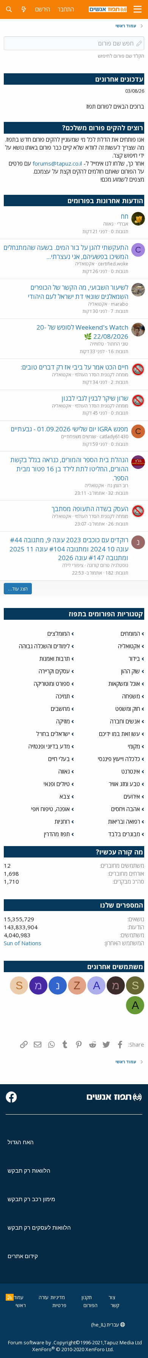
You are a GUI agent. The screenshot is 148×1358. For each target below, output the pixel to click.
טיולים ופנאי (57, 784)
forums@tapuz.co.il (57, 163)
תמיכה (63, 696)
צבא (65, 796)
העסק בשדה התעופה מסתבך (90, 508)
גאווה (108, 224)
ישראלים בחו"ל (53, 733)
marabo (119, 304)
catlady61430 (113, 436)
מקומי (134, 746)
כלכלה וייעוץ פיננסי (119, 759)
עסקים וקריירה (54, 671)
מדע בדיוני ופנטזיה (49, 746)
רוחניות (62, 821)
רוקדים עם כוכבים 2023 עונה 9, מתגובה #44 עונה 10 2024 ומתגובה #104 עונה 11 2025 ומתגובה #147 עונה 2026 (68, 548)
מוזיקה (63, 721)
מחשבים (60, 708)
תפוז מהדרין (57, 834)
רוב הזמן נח (117, 485)
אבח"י (122, 224)
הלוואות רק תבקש (29, 1170)
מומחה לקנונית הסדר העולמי (101, 374)
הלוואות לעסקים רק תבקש (39, 1227)
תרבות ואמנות (54, 658)
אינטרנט (130, 771)
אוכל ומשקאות (124, 683)
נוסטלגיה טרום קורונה (107, 565)
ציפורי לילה (72, 565)
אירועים (132, 796)
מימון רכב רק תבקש (31, 1199)
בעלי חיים (59, 759)
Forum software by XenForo (61, 1346)
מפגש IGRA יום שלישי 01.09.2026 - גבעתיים (69, 429)
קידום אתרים (23, 1256)
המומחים (130, 633)
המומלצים (58, 633)
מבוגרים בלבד (124, 834)
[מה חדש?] (23, 9)
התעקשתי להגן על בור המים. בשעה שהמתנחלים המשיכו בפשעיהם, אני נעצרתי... (65, 252)
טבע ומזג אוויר (124, 784)
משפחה (131, 696)
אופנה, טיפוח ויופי (50, 809)
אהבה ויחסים (125, 809)
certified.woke (113, 264)
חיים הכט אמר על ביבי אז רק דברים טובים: (74, 367)
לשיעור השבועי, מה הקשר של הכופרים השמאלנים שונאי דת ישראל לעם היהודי (78, 292)
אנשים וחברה (125, 721)
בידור (134, 658)
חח (124, 216)
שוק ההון (130, 671)
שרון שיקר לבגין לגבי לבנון (94, 398)
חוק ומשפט (127, 708)
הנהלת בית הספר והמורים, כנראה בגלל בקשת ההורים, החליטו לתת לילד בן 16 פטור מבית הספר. (69, 468)
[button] (137, 9)
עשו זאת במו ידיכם (119, 733)
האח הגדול (21, 1142)
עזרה (44, 1297)
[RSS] (10, 1297)
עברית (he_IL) (105, 1324)
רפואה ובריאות (124, 821)
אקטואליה (84, 264)
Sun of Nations (22, 943)
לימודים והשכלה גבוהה (44, 646)
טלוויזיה (97, 344)
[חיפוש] (9, 9)
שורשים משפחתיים (78, 436)
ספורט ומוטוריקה (52, 683)
